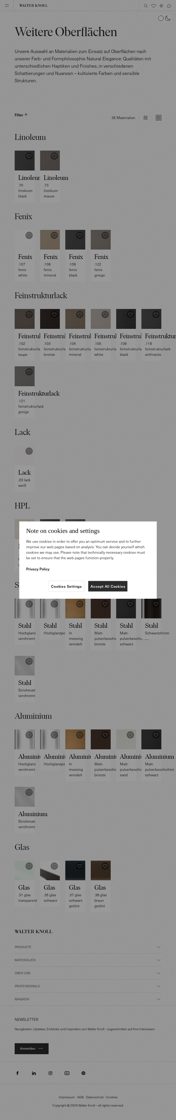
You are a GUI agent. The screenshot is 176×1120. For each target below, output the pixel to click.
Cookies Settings (66, 586)
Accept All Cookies (108, 586)
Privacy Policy (38, 569)
